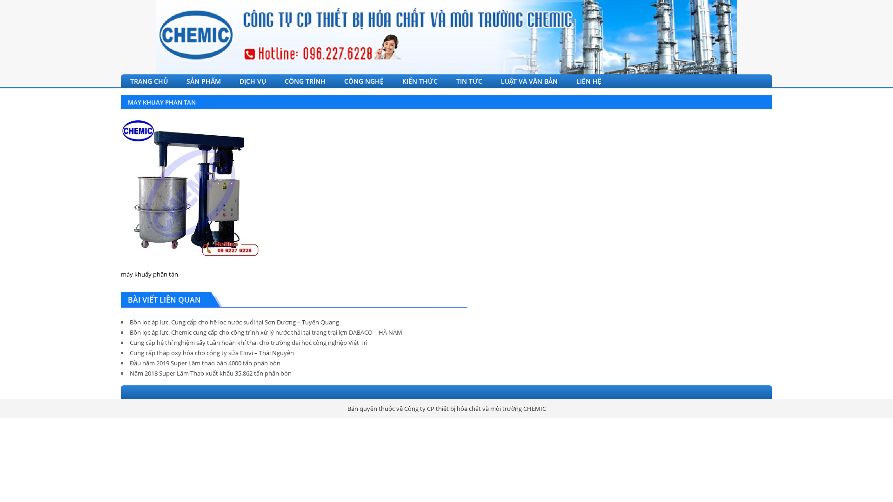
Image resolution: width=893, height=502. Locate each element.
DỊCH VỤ (253, 81)
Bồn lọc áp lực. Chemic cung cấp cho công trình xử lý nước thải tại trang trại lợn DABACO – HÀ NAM (266, 332)
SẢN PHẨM (204, 81)
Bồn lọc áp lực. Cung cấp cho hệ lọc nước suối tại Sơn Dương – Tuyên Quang (234, 322)
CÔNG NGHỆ (364, 81)
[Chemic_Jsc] (446, 37)
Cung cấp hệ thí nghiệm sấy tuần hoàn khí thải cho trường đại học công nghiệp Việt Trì (248, 342)
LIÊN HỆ (588, 81)
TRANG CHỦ (149, 81)
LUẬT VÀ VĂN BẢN (529, 81)
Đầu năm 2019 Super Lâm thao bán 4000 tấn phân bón (205, 363)
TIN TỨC (469, 81)
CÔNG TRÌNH (305, 81)
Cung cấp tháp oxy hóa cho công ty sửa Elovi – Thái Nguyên (212, 353)
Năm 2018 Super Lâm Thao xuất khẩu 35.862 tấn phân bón (211, 373)
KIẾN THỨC (420, 81)
